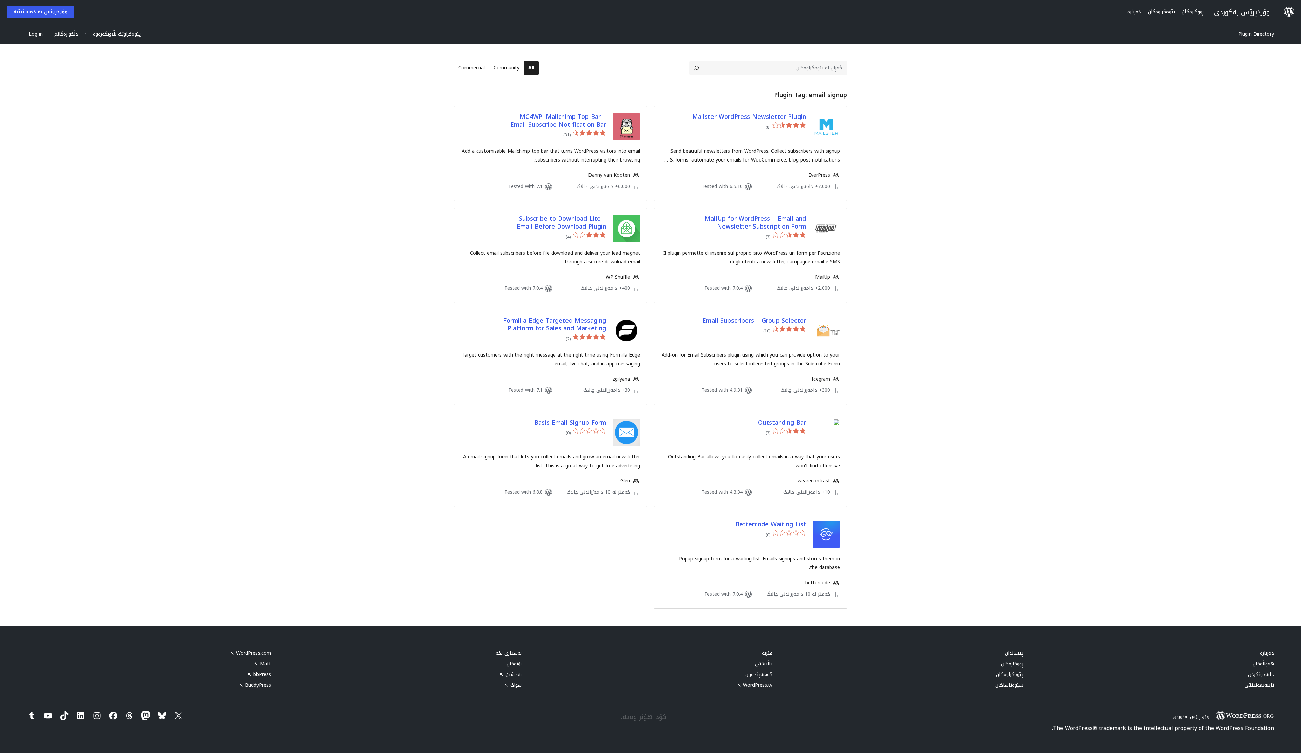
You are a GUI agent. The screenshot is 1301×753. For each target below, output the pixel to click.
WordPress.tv (754, 685)
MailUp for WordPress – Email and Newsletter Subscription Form (755, 223)
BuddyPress (255, 685)
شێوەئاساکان (1009, 685)
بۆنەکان (514, 663)
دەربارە (1267, 653)
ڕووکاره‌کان (1012, 663)
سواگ (513, 685)
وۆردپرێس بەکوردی (1191, 716)
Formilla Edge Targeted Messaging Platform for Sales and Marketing (554, 325)
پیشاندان (1014, 653)
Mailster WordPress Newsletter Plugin (749, 117)
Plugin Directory (1256, 34)
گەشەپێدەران (758, 674)
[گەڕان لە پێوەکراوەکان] (696, 68)
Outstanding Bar (782, 423)
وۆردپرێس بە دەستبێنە (40, 11)
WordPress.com (250, 653)
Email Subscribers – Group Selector (754, 321)
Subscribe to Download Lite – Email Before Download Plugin (561, 223)
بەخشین (511, 674)
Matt (262, 663)
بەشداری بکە (509, 653)
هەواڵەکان (1263, 663)
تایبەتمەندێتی (1259, 685)
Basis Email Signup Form (570, 423)
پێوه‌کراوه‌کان (1009, 674)
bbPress (259, 674)
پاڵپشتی (763, 663)
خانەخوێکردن (1261, 674)
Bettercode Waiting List (770, 525)
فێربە (767, 653)
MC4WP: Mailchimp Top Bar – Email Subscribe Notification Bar (558, 121)
